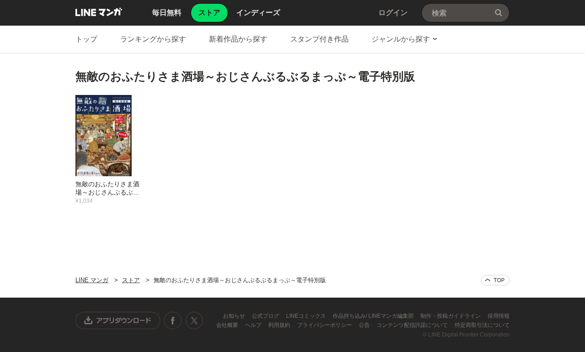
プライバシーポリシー (325, 325)
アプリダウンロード (117, 320)
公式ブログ (266, 316)
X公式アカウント (194, 320)
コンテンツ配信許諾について (413, 325)
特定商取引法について (482, 325)
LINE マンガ (98, 11)
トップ (86, 39)
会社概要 (227, 325)
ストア (131, 280)
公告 (365, 325)
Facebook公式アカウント (173, 320)
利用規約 (280, 325)
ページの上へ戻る (495, 280)
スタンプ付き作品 (319, 39)
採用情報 (499, 316)
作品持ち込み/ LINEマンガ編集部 (374, 316)
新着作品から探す (238, 39)
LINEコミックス (306, 316)
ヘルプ (254, 325)
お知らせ (234, 316)
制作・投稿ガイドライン (451, 316)
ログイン (393, 12)
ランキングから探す (153, 39)
